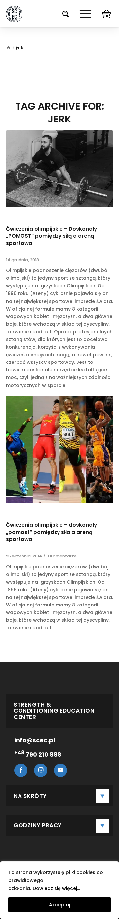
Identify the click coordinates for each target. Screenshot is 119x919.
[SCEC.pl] (8, 48)
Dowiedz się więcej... (56, 888)
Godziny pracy (38, 825)
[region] (59, 890)
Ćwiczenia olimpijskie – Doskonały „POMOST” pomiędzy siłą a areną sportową (51, 236)
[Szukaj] (62, 13)
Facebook (20, 770)
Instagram (40, 770)
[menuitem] (62, 13)
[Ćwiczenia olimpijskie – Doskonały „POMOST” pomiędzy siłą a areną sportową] (59, 168)
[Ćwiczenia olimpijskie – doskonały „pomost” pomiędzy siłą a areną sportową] (59, 449)
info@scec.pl (34, 740)
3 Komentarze (62, 556)
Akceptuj (59, 904)
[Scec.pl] (14, 14)
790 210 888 (37, 754)
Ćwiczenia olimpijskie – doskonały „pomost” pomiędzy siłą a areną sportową (51, 532)
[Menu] (82, 13)
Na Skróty (30, 796)
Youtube (60, 770)
